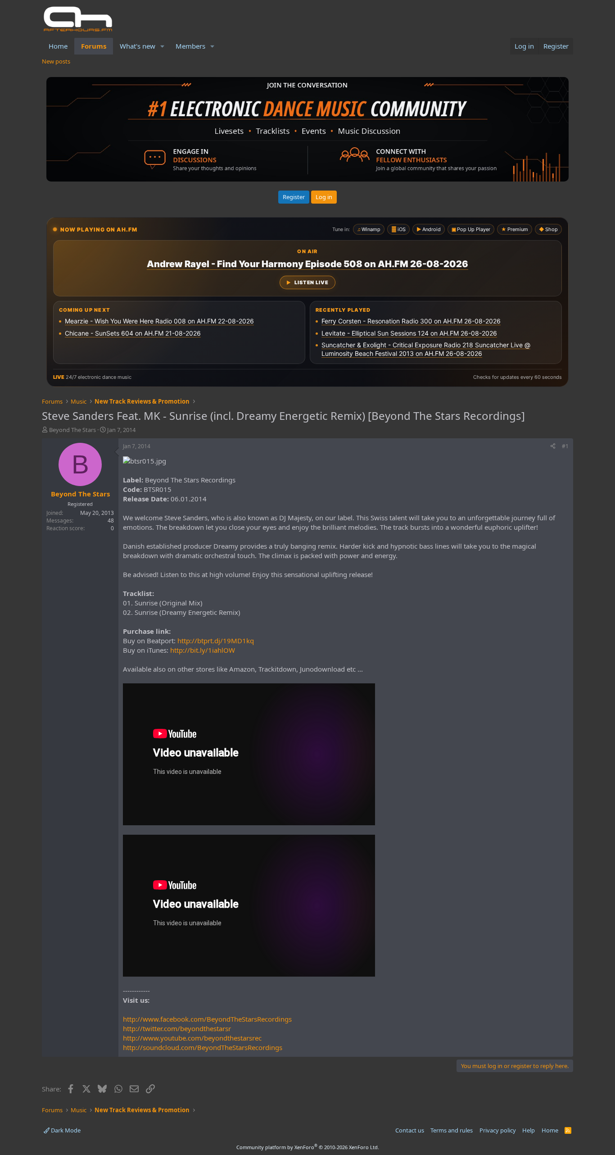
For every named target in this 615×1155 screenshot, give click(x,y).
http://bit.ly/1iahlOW (202, 650)
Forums (93, 45)
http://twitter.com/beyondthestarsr (177, 1028)
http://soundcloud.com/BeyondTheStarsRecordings (202, 1047)
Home (58, 45)
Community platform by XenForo (307, 1147)
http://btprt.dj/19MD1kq (215, 640)
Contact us (409, 1130)
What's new (137, 45)
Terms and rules (451, 1130)
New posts (56, 61)
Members (190, 45)
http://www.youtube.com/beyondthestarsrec (192, 1037)
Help (528, 1130)
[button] (162, 46)
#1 (565, 446)
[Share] (553, 446)
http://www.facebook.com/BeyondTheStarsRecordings (207, 1018)
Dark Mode (65, 1130)
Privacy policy (497, 1130)
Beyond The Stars (72, 430)
